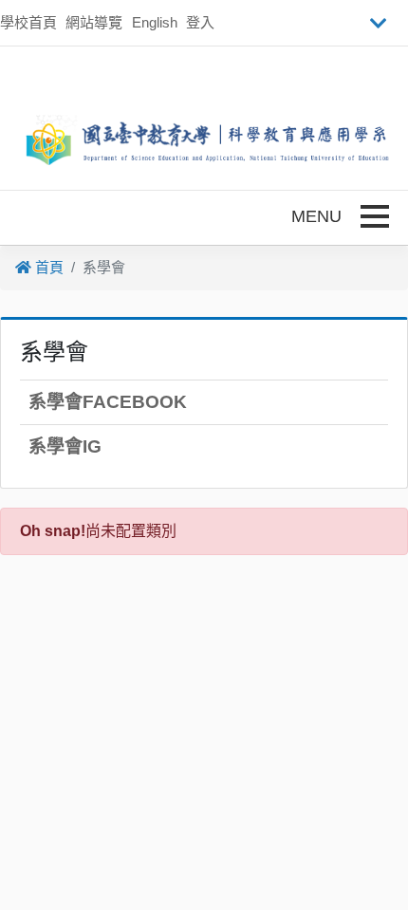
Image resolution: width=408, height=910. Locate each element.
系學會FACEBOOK (107, 402)
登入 (200, 22)
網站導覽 (93, 22)
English (154, 22)
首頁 (47, 267)
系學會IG (65, 446)
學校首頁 (28, 22)
